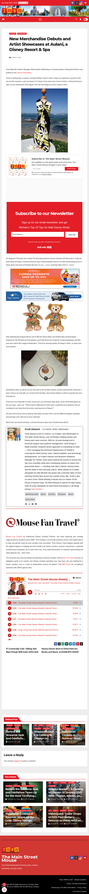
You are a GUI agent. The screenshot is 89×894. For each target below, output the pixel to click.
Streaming (46, 728)
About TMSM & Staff (66, 880)
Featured (13, 33)
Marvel (70, 810)
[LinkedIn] (36, 504)
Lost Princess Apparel (80, 891)
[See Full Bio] (43, 489)
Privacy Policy (82, 887)
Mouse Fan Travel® (14, 536)
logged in (17, 761)
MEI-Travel (66, 564)
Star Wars (38, 728)
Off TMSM (17, 725)
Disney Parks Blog (24, 73)
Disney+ (41, 725)
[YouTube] (32, 504)
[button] (76, 19)
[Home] (3, 19)
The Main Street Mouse (20, 858)
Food (72, 725)
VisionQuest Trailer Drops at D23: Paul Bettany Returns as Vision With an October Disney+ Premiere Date (65, 820)
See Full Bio (36, 489)
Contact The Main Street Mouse (76, 883)
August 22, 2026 (14, 742)
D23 (36, 725)
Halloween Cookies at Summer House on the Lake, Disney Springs (72, 738)
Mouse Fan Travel (67, 558)
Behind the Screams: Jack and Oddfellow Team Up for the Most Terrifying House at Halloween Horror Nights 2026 (22, 796)
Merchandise (22, 33)
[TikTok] (29, 504)
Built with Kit (44, 247)
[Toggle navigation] (40, 19)
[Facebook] (26, 504)
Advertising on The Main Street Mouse (63, 887)
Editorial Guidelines (80, 880)
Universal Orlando (13, 728)
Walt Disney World (68, 728)
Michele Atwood (29, 824)
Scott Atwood (28, 799)
